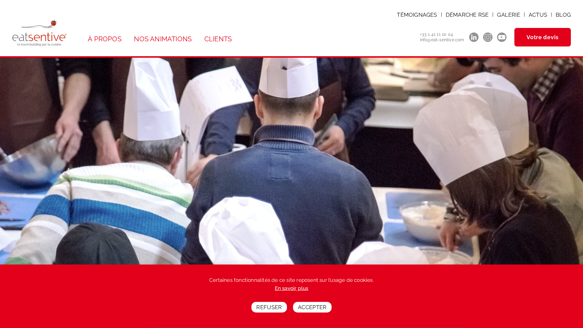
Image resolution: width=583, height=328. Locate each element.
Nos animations (163, 39)
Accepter (312, 307)
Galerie (508, 15)
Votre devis (543, 37)
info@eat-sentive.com (442, 39)
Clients (218, 39)
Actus (538, 15)
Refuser (269, 307)
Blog (563, 15)
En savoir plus (292, 288)
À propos (104, 39)
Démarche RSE (467, 15)
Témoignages (417, 15)
